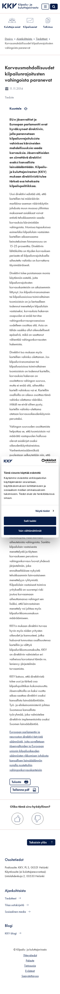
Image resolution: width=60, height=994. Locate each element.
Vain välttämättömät (30, 530)
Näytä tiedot (43, 510)
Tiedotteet (11, 898)
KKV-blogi (11, 933)
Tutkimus (48, 27)
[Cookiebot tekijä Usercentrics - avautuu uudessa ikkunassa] (42, 461)
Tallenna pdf (20, 790)
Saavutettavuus (30, 976)
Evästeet (30, 971)
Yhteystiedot (30, 955)
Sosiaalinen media (15, 912)
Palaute (30, 960)
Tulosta (16, 782)
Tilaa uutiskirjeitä (15, 905)
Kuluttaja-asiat (12, 27)
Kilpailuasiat (30, 27)
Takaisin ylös (38, 842)
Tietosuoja (30, 966)
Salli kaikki (30, 520)
